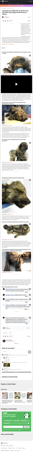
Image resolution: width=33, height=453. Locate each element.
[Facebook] (1, 445)
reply (8, 359)
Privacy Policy (12, 450)
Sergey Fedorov (9, 74)
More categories (7, 423)
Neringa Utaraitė (6, 16)
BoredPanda (5, 1)
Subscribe (26, 426)
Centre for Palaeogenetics (10, 44)
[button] (29, 389)
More (22, 3)
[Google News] (12, 445)
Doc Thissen (5, 361)
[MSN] (10, 445)
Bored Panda (4, 443)
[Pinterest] (4, 445)
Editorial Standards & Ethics (5, 450)
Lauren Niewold (6, 354)
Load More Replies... (7, 360)
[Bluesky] (7, 445)
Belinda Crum (7, 357)
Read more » (16, 343)
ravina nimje (5, 368)
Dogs (5, 8)
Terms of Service (17, 450)
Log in (31, 1)
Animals (3, 8)
